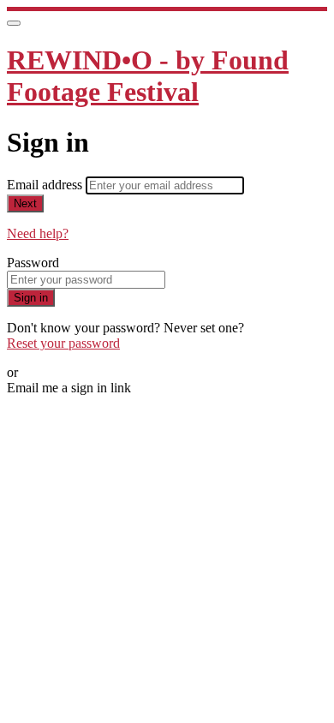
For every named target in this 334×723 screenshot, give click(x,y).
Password (33, 262)
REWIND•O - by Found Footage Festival (148, 76)
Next (25, 203)
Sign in (31, 297)
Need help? (38, 233)
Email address (46, 184)
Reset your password (63, 343)
